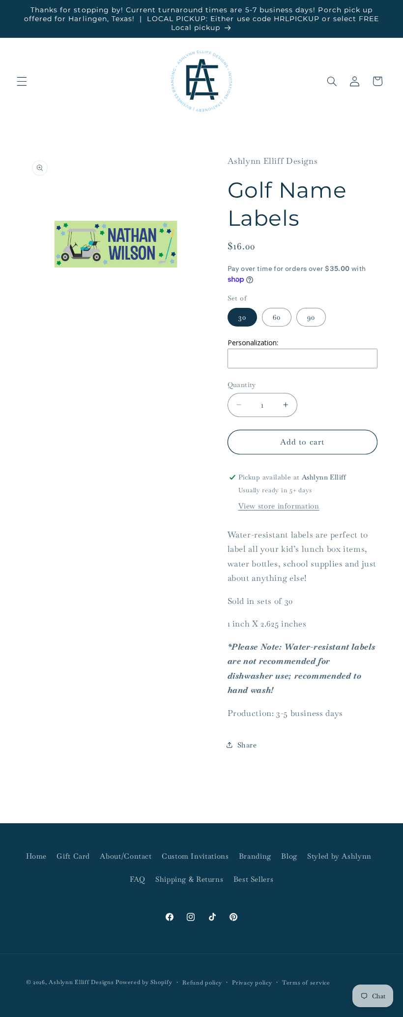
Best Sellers (253, 879)
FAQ (137, 879)
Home (36, 856)
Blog (289, 856)
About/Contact (125, 856)
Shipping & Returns (189, 879)
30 (242, 317)
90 (311, 317)
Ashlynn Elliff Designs (81, 982)
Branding (255, 856)
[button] (21, 81)
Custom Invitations (195, 856)
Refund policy (202, 982)
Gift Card (73, 856)
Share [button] (247, 744)
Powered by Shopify (143, 982)
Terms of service (306, 982)
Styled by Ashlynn (339, 856)
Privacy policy (252, 982)
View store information (278, 505)
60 (277, 317)
